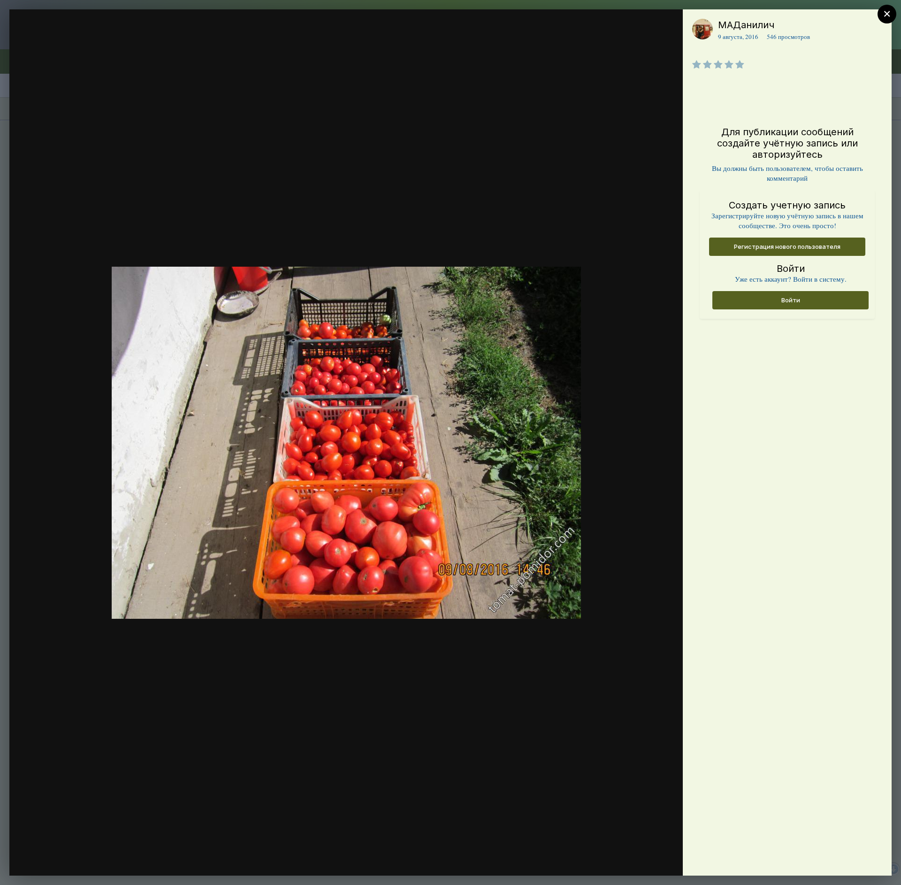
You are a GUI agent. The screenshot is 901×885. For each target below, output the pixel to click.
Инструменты (642, 858)
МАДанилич (746, 25)
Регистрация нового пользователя (787, 246)
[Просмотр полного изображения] (666, 26)
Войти (790, 300)
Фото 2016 (73, 43)
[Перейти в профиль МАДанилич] (702, 29)
